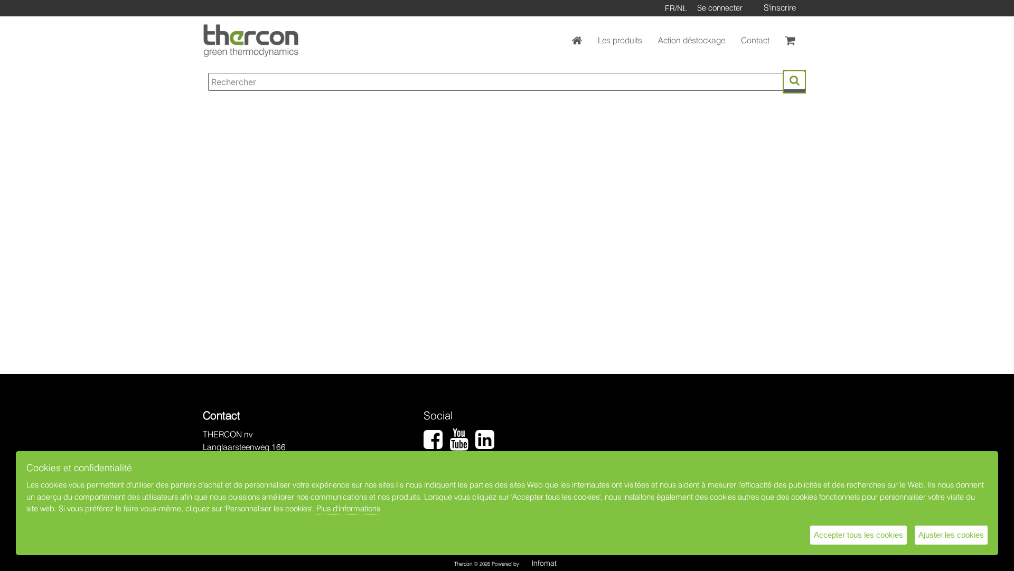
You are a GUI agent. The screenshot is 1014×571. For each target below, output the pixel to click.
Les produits (620, 40)
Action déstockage (691, 40)
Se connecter (720, 8)
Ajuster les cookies (951, 534)
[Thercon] (251, 40)
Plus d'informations (348, 508)
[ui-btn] (794, 80)
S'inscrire (780, 8)
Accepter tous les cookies (858, 534)
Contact (755, 40)
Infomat (544, 563)
